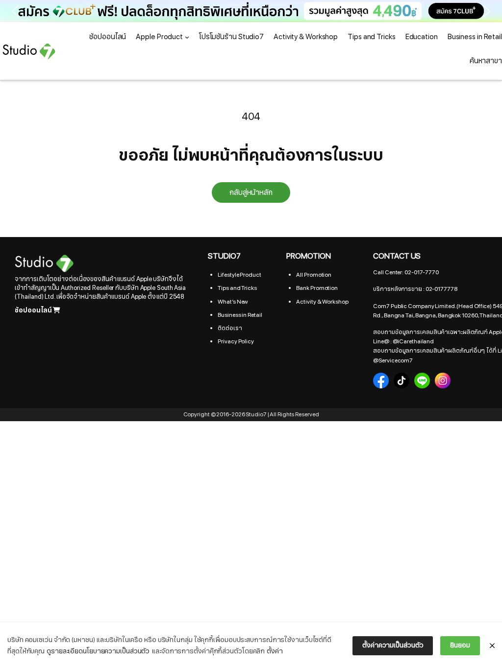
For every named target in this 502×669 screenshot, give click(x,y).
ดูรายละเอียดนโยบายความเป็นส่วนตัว (98, 651)
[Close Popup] (492, 646)
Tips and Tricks (237, 288)
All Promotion (313, 274)
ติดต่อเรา (230, 328)
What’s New (233, 301)
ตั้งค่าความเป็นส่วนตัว (392, 645)
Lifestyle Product (239, 274)
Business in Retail (240, 315)
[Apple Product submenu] (187, 37)
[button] (251, 11)
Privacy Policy (236, 341)
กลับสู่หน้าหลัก (251, 192)
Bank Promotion (317, 288)
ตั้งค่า (275, 651)
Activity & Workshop (322, 301)
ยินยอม (460, 645)
